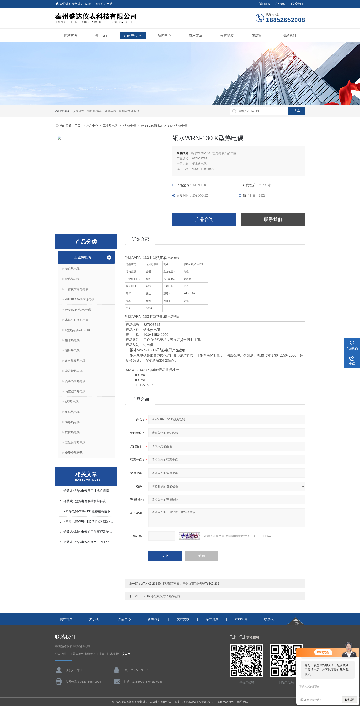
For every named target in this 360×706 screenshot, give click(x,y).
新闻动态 (154, 619)
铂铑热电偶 (72, 412)
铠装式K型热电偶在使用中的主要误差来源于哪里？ (88, 542)
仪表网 (126, 654)
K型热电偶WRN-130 (78, 330)
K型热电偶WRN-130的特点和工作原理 (88, 521)
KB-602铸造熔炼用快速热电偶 (160, 596)
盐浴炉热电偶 (73, 371)
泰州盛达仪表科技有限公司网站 (92, 3)
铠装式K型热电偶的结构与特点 (84, 501)
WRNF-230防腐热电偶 (79, 299)
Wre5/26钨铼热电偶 (78, 309)
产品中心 (130, 35)
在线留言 (281, 3)
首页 (78, 125)
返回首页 (265, 3)
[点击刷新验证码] (189, 536)
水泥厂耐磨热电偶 (76, 319)
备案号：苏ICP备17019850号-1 (195, 701)
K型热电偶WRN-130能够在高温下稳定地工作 (88, 511)
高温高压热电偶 (75, 381)
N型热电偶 (72, 279)
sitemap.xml (226, 701)
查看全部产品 (73, 452)
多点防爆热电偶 (75, 360)
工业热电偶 (110, 125)
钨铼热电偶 (72, 432)
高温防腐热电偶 (75, 442)
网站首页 (70, 35)
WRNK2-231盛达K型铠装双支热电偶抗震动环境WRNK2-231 (180, 583)
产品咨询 (204, 219)
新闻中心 (164, 35)
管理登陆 (242, 701)
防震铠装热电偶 (75, 391)
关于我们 (102, 35)
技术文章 (195, 35)
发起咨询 (350, 699)
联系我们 (297, 3)
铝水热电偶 (72, 340)
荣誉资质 (227, 35)
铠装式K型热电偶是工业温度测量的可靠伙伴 (88, 491)
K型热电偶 (129, 125)
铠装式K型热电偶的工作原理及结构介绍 (88, 531)
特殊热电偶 (72, 268)
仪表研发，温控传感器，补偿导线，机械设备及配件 (106, 111)
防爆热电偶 (72, 422)
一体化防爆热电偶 (76, 289)
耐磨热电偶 (72, 350)
